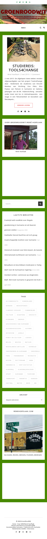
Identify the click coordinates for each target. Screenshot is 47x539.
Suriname (19, 374)
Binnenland (27, 301)
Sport (8, 374)
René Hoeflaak (13, 74)
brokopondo (22, 306)
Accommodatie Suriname (14, 527)
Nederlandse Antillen (15, 346)
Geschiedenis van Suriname (17, 324)
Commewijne (30, 310)
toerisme (31, 374)
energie (21, 319)
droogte (33, 315)
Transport (10, 378)
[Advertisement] (23, 178)
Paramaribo (19, 356)
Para (8, 356)
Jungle (21, 333)
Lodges (28, 337)
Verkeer (34, 378)
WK (35, 383)
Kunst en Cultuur (13, 337)
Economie (10, 319)
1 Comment (35, 74)
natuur (28, 342)
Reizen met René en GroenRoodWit (23, 525)
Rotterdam (20, 360)
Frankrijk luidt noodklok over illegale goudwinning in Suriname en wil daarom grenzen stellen (20, 225)
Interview (10, 333)
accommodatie (12, 301)
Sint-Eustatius (25, 365)
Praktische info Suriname (32, 527)
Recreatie (32, 356)
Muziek (18, 342)
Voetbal (9, 383)
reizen (8, 360)
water (19, 383)
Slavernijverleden (26, 369)
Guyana (28, 328)
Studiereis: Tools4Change (23, 67)
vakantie (23, 378)
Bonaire (9, 306)
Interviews (30, 529)
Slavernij (10, 369)
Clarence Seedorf (13, 310)
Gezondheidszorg (13, 328)
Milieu (8, 342)
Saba (31, 360)
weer (28, 383)
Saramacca (10, 365)
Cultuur (9, 315)
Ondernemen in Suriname (16, 351)
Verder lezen (23, 105)
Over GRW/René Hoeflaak (25, 524)
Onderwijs (35, 351)
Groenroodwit (23, 11)
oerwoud (33, 346)
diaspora (21, 315)
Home (14, 524)
